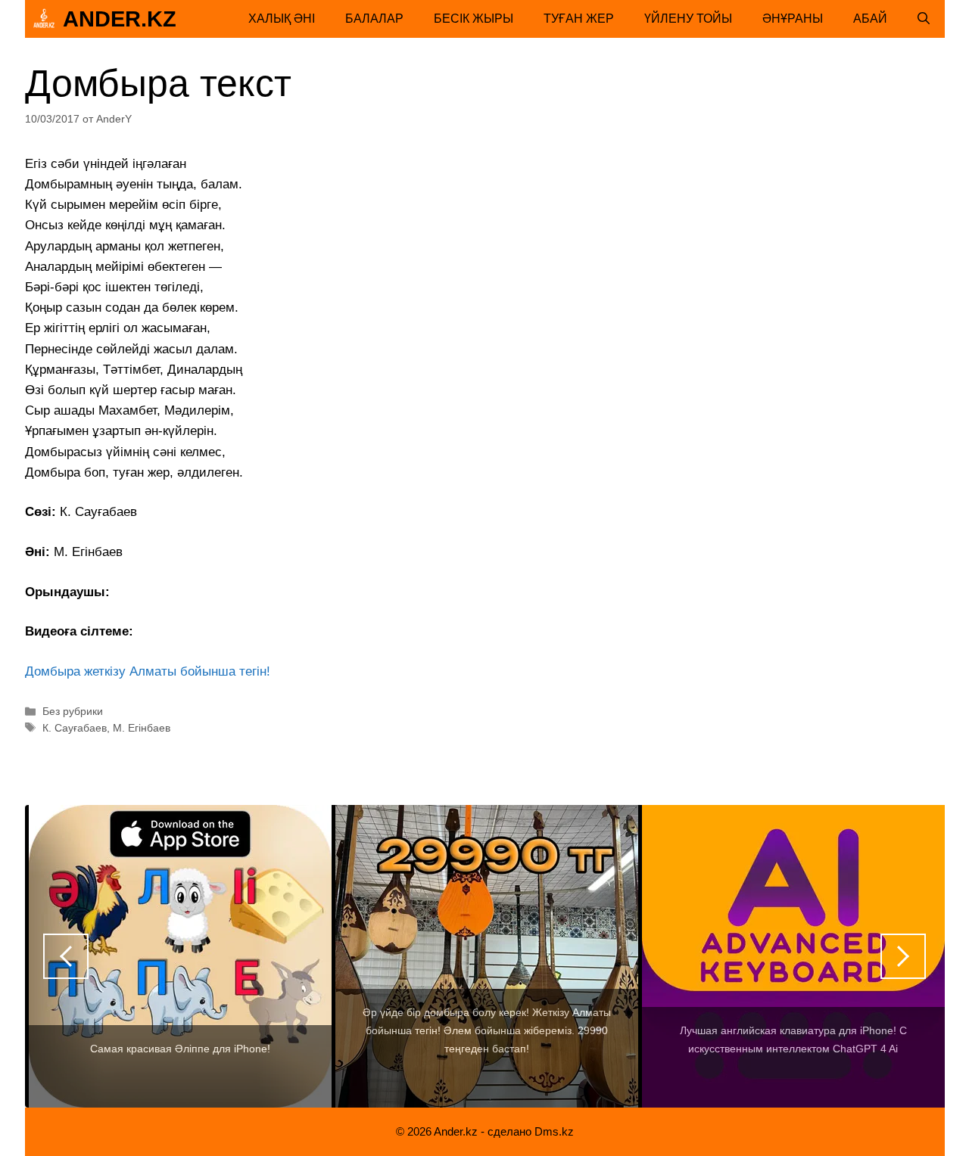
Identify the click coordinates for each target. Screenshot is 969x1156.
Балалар (374, 18)
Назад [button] (66, 956)
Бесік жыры (473, 18)
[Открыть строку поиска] (923, 19)
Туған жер (579, 18)
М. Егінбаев (141, 728)
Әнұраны (792, 18)
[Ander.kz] (44, 19)
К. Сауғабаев (74, 728)
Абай (870, 18)
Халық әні (281, 18)
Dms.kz (554, 1131)
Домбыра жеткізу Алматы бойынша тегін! (147, 671)
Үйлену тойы (688, 18)
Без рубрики (72, 711)
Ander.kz (119, 19)
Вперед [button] (903, 956)
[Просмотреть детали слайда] (303, 956)
